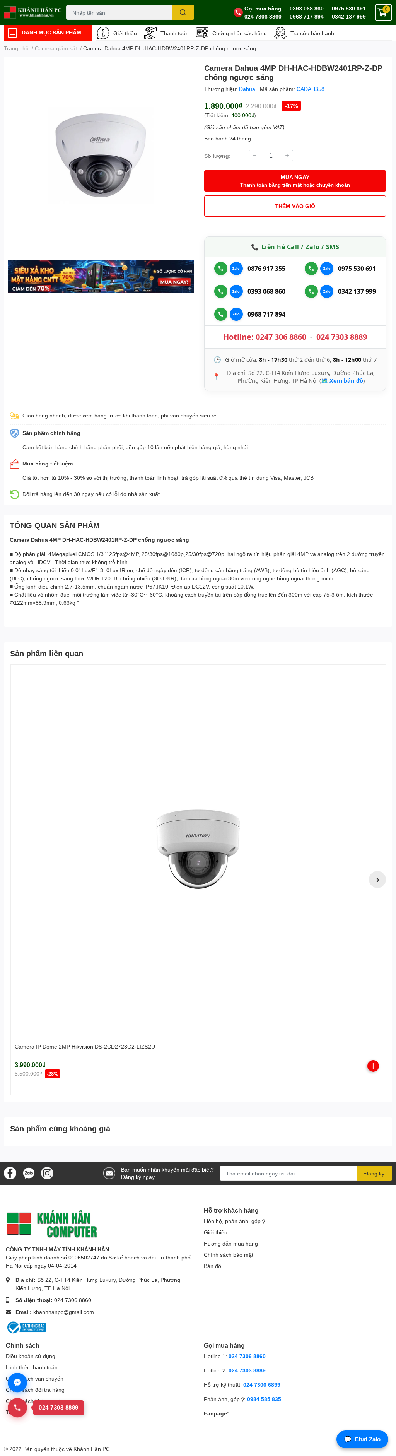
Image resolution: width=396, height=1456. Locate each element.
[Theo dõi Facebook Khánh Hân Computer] (10, 1172)
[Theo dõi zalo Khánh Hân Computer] (28, 1172)
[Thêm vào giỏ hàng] (373, 1066)
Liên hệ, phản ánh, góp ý (234, 1221)
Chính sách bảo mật (228, 1254)
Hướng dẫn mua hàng (231, 1243)
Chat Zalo (362, 1439)
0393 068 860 (307, 8)
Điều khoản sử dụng (30, 1356)
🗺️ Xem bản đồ (342, 380)
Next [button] (377, 879)
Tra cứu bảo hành (312, 33)
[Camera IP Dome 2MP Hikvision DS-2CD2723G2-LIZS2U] (198, 852)
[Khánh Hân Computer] (33, 12)
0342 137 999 (349, 16)
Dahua (248, 89)
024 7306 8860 (263, 16)
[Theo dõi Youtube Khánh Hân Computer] (47, 1172)
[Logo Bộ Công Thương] (26, 1326)
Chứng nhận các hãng (239, 33)
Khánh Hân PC (91, 1449)
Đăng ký (374, 1173)
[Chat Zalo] (236, 268)
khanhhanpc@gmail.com (63, 1312)
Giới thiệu (125, 33)
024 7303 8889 (341, 337)
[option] (101, 156)
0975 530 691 (349, 8)
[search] (183, 12)
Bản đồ (212, 1266)
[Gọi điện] (220, 268)
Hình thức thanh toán (32, 1367)
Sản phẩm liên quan (46, 653)
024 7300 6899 (261, 1384)
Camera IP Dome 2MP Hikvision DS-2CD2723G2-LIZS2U (85, 1046)
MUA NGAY (295, 181)
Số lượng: (217, 155)
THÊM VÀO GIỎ (295, 206)
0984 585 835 (264, 1399)
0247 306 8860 (281, 337)
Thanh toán (174, 33)
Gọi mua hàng (263, 8)
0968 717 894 (307, 16)
